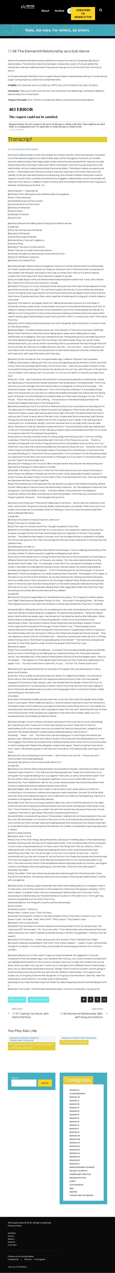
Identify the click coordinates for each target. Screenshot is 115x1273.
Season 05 (74, 1150)
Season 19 (74, 1090)
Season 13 (74, 1122)
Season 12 (74, 1125)
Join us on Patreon (17, 1267)
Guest (72, 1181)
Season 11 (74, 1129)
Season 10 (15, 1038)
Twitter (28, 1259)
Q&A (71, 1188)
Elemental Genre (38, 1000)
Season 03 (74, 1157)
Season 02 (74, 1160)
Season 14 (74, 1118)
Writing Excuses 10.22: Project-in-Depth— (31, 1046)
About (11, 1239)
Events (11, 1242)
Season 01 (74, 1164)
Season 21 (74, 1101)
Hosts (11, 1236)
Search (15, 1078)
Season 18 (74, 1104)
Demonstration (77, 1178)
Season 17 (74, 1108)
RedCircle (21, 129)
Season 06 (74, 1146)
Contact (12, 1245)
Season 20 (74, 1097)
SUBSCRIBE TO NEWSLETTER (83, 13)
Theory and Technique (22, 1040)
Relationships (17, 1000)
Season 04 (74, 1153)
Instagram (40, 1259)
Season (73, 1192)
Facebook (13, 1259)
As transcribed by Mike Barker (23, 149)
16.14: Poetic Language (74, 1042)
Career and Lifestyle (80, 1174)
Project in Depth (30, 1038)
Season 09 (74, 1136)
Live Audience (76, 1185)
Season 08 (74, 1139)
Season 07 (74, 1143)
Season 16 (66, 1038)
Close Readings (77, 1094)
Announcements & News (81, 1167)
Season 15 (74, 1115)
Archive (12, 1233)
